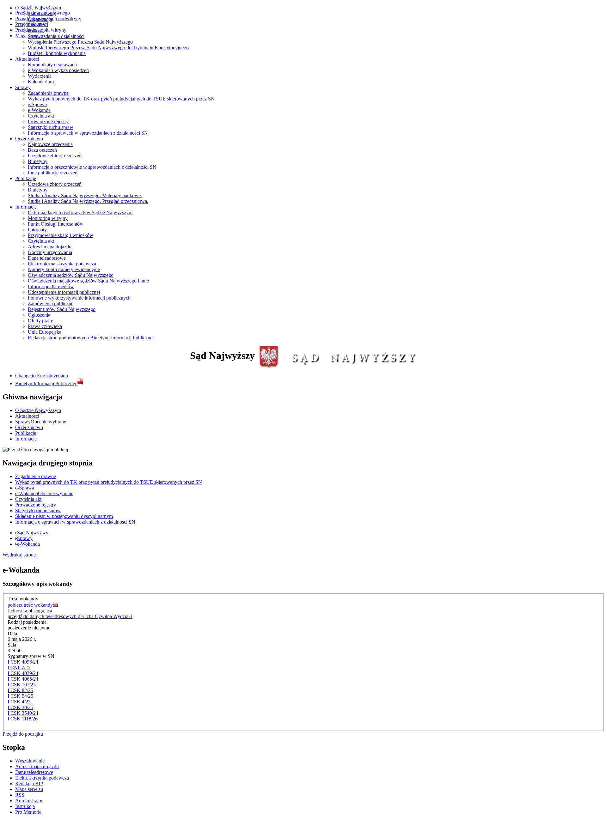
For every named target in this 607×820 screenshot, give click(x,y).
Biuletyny (37, 161)
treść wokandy (30, 605)
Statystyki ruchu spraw (50, 127)
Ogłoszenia (39, 315)
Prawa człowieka (45, 326)
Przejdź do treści (31, 24)
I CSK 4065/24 (23, 679)
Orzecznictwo (29, 138)
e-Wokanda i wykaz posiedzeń (58, 70)
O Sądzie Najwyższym (38, 7)
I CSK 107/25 (22, 684)
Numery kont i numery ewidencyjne (64, 269)
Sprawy (23, 87)
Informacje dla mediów (51, 286)
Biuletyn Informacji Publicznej (46, 383)
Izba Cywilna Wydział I (70, 616)
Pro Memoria (28, 812)
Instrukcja (25, 806)
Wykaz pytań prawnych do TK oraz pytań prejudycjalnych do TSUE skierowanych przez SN (121, 98)
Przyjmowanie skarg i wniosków (60, 235)
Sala (12, 644)
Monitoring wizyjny (48, 218)
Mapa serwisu (29, 35)
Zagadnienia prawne (48, 93)
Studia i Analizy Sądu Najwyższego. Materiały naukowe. (85, 195)
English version (41, 375)
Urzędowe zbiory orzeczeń (55, 155)
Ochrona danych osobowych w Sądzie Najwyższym (80, 212)
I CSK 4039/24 (23, 673)
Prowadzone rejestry (48, 121)
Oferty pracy (40, 320)
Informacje (26, 207)
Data (12, 633)
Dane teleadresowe (47, 258)
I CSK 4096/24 (23, 662)
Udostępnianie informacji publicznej (64, 292)
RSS (19, 795)
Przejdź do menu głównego (42, 12)
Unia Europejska (44, 332)
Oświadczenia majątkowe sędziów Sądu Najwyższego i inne (88, 280)
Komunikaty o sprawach (52, 64)
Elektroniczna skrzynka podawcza (62, 263)
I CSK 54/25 (20, 696)
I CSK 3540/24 (23, 713)
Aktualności (27, 59)
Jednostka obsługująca (30, 610)
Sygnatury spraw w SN (31, 656)
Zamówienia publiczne (50, 303)
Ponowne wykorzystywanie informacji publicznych (79, 298)
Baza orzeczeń (42, 150)
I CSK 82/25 (20, 690)
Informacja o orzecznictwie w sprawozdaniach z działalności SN (92, 167)
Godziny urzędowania (50, 252)
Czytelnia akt (41, 115)
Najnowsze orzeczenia (50, 144)
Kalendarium (41, 81)
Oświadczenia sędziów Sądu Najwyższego (70, 275)
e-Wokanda (39, 110)
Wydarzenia (40, 76)
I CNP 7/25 (19, 667)
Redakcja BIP (29, 783)
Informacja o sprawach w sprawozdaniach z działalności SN (88, 133)
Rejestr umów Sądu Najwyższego (61, 309)
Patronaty (37, 229)
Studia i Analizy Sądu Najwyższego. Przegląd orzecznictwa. (88, 201)
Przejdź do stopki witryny (40, 30)
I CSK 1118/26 (23, 718)
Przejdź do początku (23, 734)
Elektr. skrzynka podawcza (42, 778)
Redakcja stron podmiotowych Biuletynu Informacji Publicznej (91, 337)
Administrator (29, 800)
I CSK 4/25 (19, 701)
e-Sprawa (37, 104)
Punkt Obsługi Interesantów (55, 224)
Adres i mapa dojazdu (49, 246)
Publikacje (25, 178)
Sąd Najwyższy (32, 532)
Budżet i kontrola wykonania (57, 53)
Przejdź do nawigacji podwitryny (48, 18)
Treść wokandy (23, 598)
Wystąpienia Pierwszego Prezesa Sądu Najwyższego (80, 42)
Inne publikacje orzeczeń (52, 172)
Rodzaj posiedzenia (27, 622)
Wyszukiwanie (30, 760)
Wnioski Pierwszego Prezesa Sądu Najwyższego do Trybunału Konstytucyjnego (108, 47)
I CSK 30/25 (20, 707)
